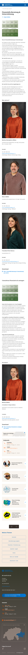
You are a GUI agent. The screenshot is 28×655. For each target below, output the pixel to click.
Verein (14, 552)
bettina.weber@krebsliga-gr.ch (8, 153)
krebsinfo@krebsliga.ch (12, 448)
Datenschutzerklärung (11, 652)
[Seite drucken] (11, 526)
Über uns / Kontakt (14, 556)
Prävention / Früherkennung (14, 545)
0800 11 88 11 (10, 443)
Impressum (4, 652)
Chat (6, 612)
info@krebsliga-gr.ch (6, 586)
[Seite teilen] (16, 526)
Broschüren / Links (14, 560)
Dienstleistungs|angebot (7, 8)
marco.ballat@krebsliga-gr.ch (8, 207)
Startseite (14, 537)
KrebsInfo (9, 451)
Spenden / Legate (14, 549)
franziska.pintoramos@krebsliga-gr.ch (10, 261)
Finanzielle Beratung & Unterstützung (11, 13)
